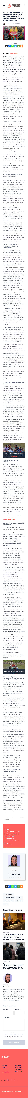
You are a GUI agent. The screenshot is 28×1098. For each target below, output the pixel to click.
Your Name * (6, 1009)
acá (10, 843)
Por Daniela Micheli (10, 23)
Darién (19, 897)
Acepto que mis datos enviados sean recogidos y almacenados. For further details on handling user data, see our (14, 1035)
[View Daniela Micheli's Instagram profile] (15, 870)
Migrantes (19, 900)
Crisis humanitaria (9, 897)
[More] (21, 46)
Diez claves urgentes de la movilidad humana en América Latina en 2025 (13, 517)
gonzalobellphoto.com (14, 456)
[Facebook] (9, 46)
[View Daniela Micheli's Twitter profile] (12, 870)
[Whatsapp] (12, 46)
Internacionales (8, 900)
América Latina (8, 894)
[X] (6, 46)
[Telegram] (15, 46)
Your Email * (17, 1009)
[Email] (18, 46)
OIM (6, 904)
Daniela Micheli (14, 53)
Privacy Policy (8, 1037)
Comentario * (6, 1017)
